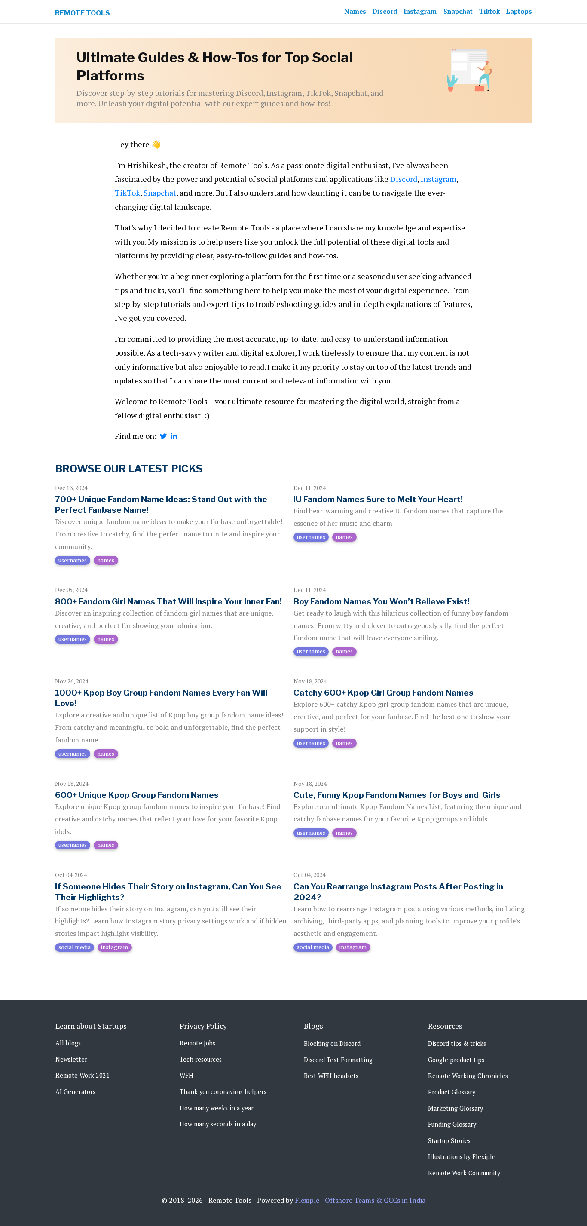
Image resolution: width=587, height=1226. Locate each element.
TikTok (127, 192)
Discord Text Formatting (338, 1060)
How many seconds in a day (218, 1124)
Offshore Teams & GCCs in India (375, 1200)
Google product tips (456, 1060)
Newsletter (71, 1059)
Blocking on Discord (332, 1043)
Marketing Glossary (455, 1108)
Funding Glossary (452, 1124)
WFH (186, 1075)
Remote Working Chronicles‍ (468, 1076)
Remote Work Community (464, 1173)
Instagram (420, 11)
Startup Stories (449, 1141)
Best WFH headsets (331, 1076)
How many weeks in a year (217, 1108)
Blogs (313, 1026)
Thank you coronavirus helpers (223, 1092)
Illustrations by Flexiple (461, 1156)
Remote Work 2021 (82, 1075)
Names (355, 11)
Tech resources (201, 1059)
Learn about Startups (91, 1026)
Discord (385, 11)
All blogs (68, 1043)
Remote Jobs (197, 1043)
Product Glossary (451, 1092)
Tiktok (489, 11)
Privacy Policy (203, 1026)
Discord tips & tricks (457, 1043)
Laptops (519, 11)
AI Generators (75, 1092)
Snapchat (458, 11)
